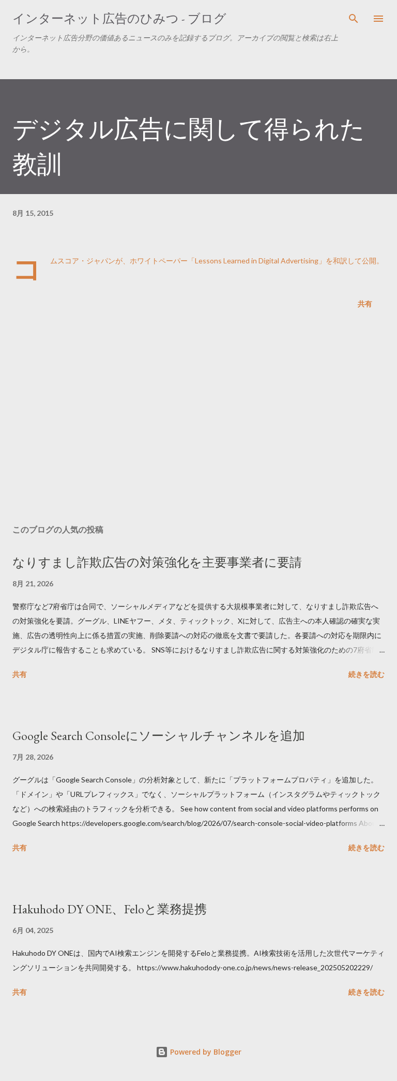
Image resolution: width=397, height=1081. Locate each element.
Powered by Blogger (204, 1052)
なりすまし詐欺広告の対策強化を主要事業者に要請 (157, 562)
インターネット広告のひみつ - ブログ (119, 18)
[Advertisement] (198, 418)
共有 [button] (365, 303)
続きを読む (366, 674)
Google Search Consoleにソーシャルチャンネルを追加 (158, 736)
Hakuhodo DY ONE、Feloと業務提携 (109, 909)
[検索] (353, 18)
